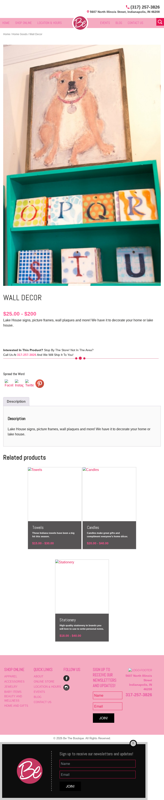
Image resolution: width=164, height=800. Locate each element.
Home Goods (20, 34)
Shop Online (23, 23)
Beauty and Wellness (13, 698)
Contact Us (135, 23)
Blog (119, 23)
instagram (66, 687)
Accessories (14, 681)
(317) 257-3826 (145, 7)
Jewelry (11, 686)
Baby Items (13, 691)
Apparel (10, 676)
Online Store (44, 681)
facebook (66, 678)
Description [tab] (16, 401)
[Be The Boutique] (80, 23)
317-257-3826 (139, 694)
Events (105, 23)
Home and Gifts (16, 705)
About (38, 676)
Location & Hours (49, 23)
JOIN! (103, 717)
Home (6, 23)
